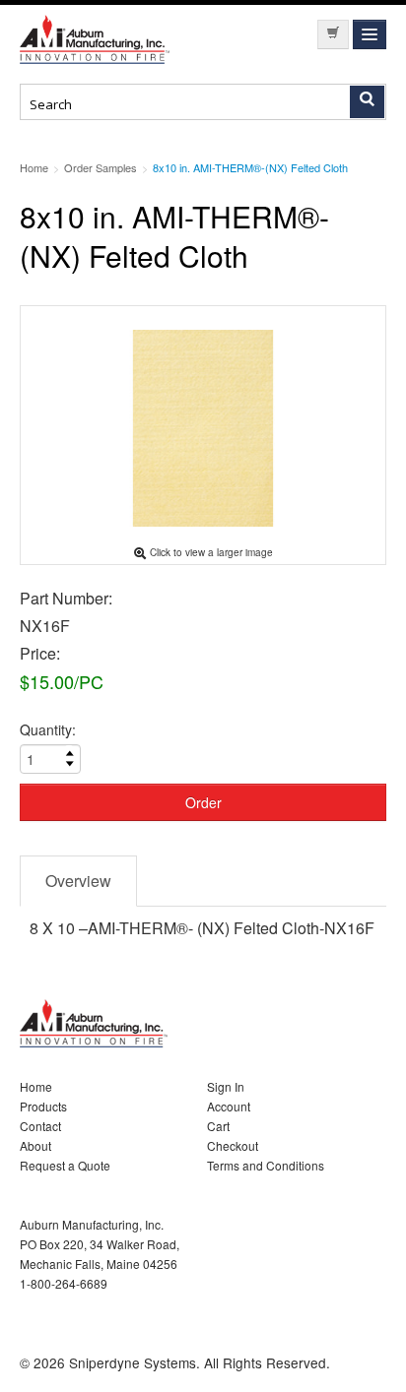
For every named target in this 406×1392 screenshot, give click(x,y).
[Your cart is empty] (333, 34)
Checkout (232, 1145)
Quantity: (48, 729)
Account (228, 1106)
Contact (40, 1125)
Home (36, 1086)
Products (43, 1106)
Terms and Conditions (265, 1165)
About (35, 1145)
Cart (218, 1125)
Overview (78, 880)
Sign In (225, 1086)
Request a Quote (65, 1165)
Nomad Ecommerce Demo (98, 39)
